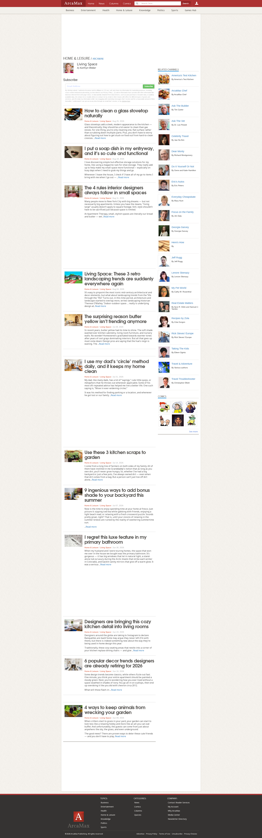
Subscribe (149, 86)
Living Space (105, 121)
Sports (174, 10)
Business (70, 10)
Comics (137, 806)
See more (193, 431)
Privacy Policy (151, 834)
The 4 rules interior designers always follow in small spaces (115, 190)
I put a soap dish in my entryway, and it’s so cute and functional (119, 150)
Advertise (140, 834)
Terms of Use (164, 834)
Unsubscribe (177, 834)
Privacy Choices (190, 834)
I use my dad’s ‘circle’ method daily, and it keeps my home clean (116, 365)
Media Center (174, 815)
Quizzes (137, 815)
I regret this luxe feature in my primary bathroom (115, 539)
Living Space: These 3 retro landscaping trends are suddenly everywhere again (119, 278)
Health (105, 10)
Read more (100, 138)
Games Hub (190, 10)
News (136, 802)
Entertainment (88, 10)
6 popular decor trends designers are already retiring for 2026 (119, 663)
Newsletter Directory (177, 819)
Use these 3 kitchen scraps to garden (115, 454)
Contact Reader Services (179, 802)
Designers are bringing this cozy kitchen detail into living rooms (117, 623)
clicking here (126, 101)
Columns (138, 810)
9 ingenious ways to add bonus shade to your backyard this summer (117, 494)
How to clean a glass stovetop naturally (116, 113)
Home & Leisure (124, 10)
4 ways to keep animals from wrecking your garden (114, 709)
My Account (173, 806)
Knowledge (145, 10)
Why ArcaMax (174, 810)
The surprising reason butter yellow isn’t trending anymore (115, 318)
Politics (161, 10)
